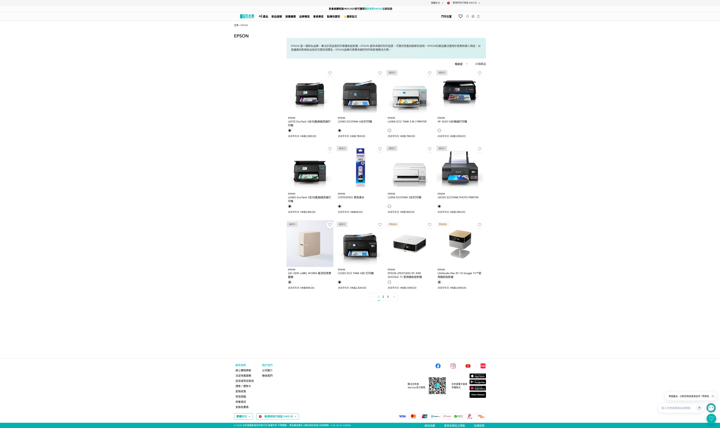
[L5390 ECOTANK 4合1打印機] (359, 92)
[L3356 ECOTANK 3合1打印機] (409, 167)
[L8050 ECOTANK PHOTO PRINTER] (459, 167)
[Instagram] (453, 366)
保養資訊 (241, 401)
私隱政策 (479, 425)
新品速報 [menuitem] (277, 16)
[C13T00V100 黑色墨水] (359, 167)
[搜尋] (467, 16)
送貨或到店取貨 (245, 381)
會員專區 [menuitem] (318, 16)
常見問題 (241, 396)
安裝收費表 (242, 407)
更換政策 (241, 391)
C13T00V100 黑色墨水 (351, 197)
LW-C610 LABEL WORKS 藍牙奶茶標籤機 (309, 274)
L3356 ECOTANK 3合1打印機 (404, 197)
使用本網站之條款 (454, 425)
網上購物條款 (243, 370)
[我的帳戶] (473, 16)
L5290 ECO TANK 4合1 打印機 (356, 273)
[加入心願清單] (330, 73)
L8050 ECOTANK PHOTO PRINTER (458, 197)
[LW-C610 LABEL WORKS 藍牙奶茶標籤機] (309, 243)
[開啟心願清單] (460, 16)
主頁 (236, 25)
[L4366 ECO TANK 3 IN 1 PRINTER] (409, 92)
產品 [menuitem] (265, 16)
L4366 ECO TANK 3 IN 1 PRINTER (407, 121)
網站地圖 (429, 425)
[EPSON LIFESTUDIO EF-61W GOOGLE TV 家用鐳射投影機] (409, 243)
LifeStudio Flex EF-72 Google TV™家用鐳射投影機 (459, 274)
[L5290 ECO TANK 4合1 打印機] (359, 243)
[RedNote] (483, 366)
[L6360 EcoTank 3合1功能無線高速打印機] (309, 167)
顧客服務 (241, 365)
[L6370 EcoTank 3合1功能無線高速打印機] (309, 92)
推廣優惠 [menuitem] (290, 16)
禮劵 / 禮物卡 (243, 386)
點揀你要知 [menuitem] (333, 16)
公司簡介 (267, 370)
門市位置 (446, 16)
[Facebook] (438, 366)
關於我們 (267, 365)
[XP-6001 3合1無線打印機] (459, 92)
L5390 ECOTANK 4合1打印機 (355, 121)
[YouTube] (468, 366)
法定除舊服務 (243, 375)
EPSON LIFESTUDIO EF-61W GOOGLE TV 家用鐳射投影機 (405, 274)
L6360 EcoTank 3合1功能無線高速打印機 (309, 199)
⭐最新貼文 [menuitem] (350, 16)
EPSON (291, 118)
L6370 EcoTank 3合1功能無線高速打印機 (309, 123)
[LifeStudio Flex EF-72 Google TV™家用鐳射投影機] (459, 243)
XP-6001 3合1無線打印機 (452, 121)
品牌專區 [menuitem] (304, 16)
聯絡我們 (267, 375)
